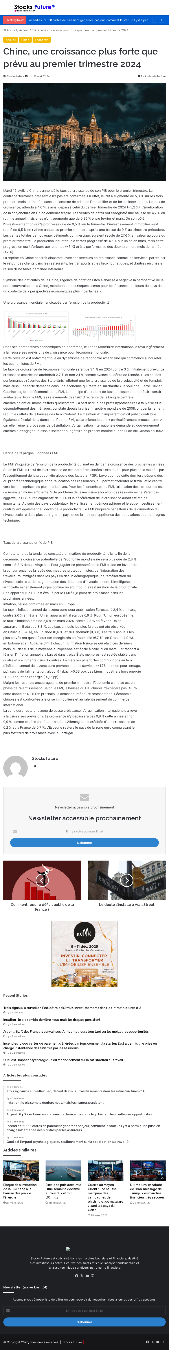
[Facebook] (76, 1276)
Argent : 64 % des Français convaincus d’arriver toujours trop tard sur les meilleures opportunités (76, 1031)
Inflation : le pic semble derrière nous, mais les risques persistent (51, 1020)
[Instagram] (92, 1276)
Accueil (11, 30)
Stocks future (15, 76)
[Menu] (5, 9)
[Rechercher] (163, 9)
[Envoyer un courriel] (26, 76)
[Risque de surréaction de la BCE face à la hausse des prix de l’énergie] (21, 1170)
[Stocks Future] (34, 7)
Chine (25, 40)
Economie (41, 40)
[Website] (34, 766)
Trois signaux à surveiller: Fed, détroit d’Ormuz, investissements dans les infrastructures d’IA (72, 1008)
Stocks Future (72, 1342)
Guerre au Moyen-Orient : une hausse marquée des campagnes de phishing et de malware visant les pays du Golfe (105, 1197)
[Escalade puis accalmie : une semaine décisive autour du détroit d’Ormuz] (63, 1170)
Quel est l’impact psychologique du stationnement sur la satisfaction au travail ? (64, 1060)
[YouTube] (87, 1276)
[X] (81, 1276)
